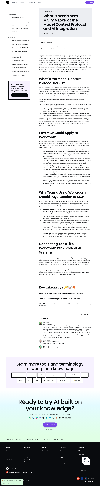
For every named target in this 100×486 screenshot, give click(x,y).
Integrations (9, 455)
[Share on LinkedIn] (47, 33)
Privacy (27, 480)
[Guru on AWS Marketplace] (86, 461)
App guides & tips (20, 439)
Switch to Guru (63, 461)
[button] (15, 2)
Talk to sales (90, 2)
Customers (26, 453)
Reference (12, 439)
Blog (25, 461)
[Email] (44, 33)
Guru (65, 259)
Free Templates (63, 463)
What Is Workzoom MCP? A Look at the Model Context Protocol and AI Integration (44, 439)
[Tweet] (50, 33)
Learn (25, 451)
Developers (26, 457)
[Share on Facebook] (52, 33)
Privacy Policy (12, 483)
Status (43, 453)
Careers (62, 451)
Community (27, 459)
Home (7, 439)
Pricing (39, 2)
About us (62, 453)
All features (8, 457)
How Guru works (10, 453)
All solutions (9, 459)
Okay (20, 482)
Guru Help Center (46, 451)
